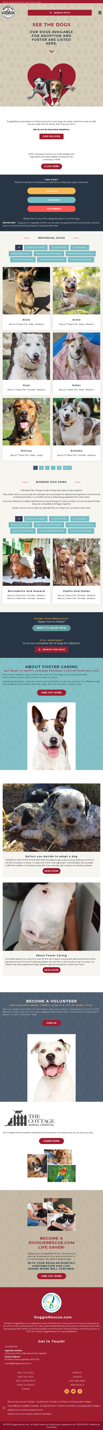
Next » (67, 468)
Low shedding (80, 247)
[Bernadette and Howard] (26, 571)
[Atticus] (26, 429)
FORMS (26, 1389)
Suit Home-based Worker (52, 259)
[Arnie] (76, 298)
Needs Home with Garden (49, 253)
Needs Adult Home (20, 253)
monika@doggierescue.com (18, 1363)
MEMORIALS (77, 1385)
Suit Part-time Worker (81, 259)
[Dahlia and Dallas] (76, 571)
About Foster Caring (51, 955)
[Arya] (26, 364)
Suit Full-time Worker (23, 259)
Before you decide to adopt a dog (52, 856)
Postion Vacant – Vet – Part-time (22, 2)
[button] (60, 13)
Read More (52, 871)
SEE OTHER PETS (25, 1381)
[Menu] (100, 12)
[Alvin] (26, 298)
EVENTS (77, 1377)
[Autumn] (76, 429)
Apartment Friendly (36, 247)
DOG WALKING (77, 1381)
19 (59, 468)
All (19, 247)
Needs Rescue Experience (80, 253)
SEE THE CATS (26, 1377)
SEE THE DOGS (26, 1372)
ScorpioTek (52, 1427)
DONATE (77, 1372)
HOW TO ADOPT (26, 1385)
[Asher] (76, 364)
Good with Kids (59, 247)
